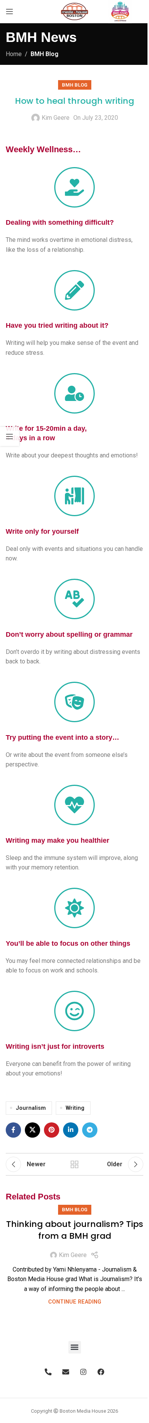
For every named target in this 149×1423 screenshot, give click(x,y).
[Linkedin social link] (70, 1130)
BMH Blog (44, 54)
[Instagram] (83, 1372)
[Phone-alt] (48, 1372)
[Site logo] (74, 10)
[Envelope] (66, 1372)
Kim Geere (56, 117)
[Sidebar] (9, 436)
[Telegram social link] (89, 1130)
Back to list (74, 1164)
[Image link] (120, 10)
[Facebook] (101, 1372)
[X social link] (32, 1130)
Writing (75, 1108)
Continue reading (74, 1302)
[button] (74, 1347)
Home (14, 54)
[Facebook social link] (13, 1130)
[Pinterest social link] (51, 1130)
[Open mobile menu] (9, 11)
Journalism (31, 1108)
